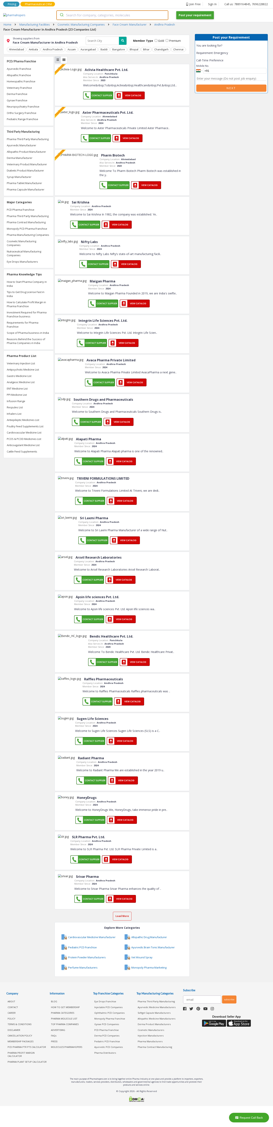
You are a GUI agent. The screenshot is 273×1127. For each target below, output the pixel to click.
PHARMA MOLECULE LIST (64, 1018)
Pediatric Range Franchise (22, 119)
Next (231, 88)
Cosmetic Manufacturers (151, 1029)
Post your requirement (195, 15)
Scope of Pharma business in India (28, 333)
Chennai (178, 49)
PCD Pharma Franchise (20, 209)
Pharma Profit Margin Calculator (21, 1054)
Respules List (15, 407)
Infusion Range (16, 401)
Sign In (212, 4)
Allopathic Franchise (19, 75)
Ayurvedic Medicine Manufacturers (156, 1007)
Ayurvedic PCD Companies (108, 1046)
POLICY (11, 1018)
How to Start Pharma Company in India (27, 284)
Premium (174, 41)
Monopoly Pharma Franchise (109, 1018)
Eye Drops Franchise (105, 1001)
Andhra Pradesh (53, 49)
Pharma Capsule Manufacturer (25, 189)
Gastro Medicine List (19, 376)
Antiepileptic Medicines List (23, 420)
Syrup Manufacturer (19, 177)
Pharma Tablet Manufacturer (24, 183)
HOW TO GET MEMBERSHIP (65, 1007)
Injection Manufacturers (150, 1035)
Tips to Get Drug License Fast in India (25, 294)
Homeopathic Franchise (21, 81)
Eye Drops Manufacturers (22, 261)
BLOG (54, 1001)
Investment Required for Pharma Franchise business (27, 314)
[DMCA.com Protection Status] (136, 1099)
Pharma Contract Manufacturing (26, 222)
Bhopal (134, 49)
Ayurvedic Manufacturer (21, 145)
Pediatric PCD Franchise (107, 1041)
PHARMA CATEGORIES (62, 1012)
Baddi (104, 49)
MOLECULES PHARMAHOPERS (66, 1046)
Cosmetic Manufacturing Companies (21, 243)
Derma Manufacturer (19, 158)
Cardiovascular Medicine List (24, 432)
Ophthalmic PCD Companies (109, 1012)
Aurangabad (88, 49)
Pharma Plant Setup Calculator (27, 1061)
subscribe (229, 999)
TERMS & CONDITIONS (19, 1024)
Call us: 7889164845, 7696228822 (246, 4)
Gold (160, 41)
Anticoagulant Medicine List (23, 445)
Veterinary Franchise (19, 88)
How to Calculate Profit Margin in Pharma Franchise (26, 304)
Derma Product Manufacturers (154, 1024)
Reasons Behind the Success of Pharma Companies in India (26, 341)
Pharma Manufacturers (150, 1041)
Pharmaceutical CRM (38, 4)
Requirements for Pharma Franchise (22, 324)
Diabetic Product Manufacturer (25, 170)
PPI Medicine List (17, 395)
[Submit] (61, 15)
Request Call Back (251, 1117)
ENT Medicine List (17, 388)
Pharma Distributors (105, 1052)
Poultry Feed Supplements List (25, 426)
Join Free (195, 4)
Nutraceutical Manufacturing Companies (24, 253)
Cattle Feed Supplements (22, 451)
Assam (72, 49)
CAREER (12, 1012)
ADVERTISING (58, 1029)
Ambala (33, 49)
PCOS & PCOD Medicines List (24, 439)
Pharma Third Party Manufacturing (28, 139)
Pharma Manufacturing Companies (28, 235)
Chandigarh (161, 49)
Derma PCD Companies (106, 1035)
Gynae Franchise (17, 100)
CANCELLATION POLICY (20, 1035)
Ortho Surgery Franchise (21, 113)
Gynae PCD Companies (106, 1024)
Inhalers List (14, 414)
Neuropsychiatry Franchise (23, 106)
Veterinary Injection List (21, 363)
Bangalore (118, 49)
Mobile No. (202, 66)
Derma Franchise (17, 94)
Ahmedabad (16, 49)
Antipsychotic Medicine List (23, 369)
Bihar (146, 49)
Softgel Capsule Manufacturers (154, 1012)
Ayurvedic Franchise (19, 69)
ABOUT (11, 1001)
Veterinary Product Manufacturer (27, 164)
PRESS (54, 1041)
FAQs (53, 1035)
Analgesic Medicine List (21, 382)
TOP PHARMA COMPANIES (65, 1024)
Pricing (12, 4)
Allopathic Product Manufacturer (26, 151)
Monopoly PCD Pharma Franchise (27, 228)
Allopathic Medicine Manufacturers (156, 1018)
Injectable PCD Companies (108, 1007)
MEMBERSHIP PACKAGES (20, 1041)
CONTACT (13, 1007)
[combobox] (112, 15)
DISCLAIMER (14, 1029)
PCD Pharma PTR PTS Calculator (27, 1046)
